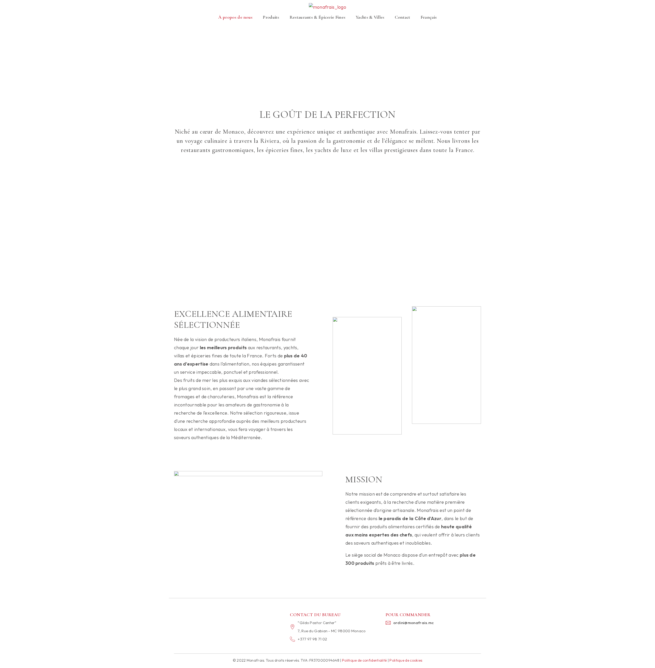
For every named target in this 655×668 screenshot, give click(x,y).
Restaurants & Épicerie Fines (317, 17)
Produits (271, 17)
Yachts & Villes (370, 17)
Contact (402, 17)
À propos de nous (235, 17)
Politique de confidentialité (364, 660)
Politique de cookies (405, 660)
